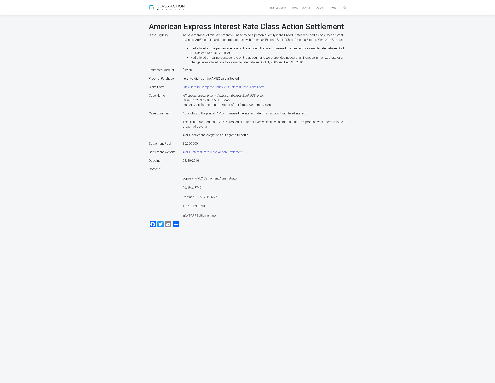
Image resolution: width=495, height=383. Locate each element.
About (320, 7)
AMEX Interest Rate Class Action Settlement (212, 152)
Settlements (278, 7)
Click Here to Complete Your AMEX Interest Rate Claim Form (224, 87)
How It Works (301, 7)
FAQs (333, 7)
